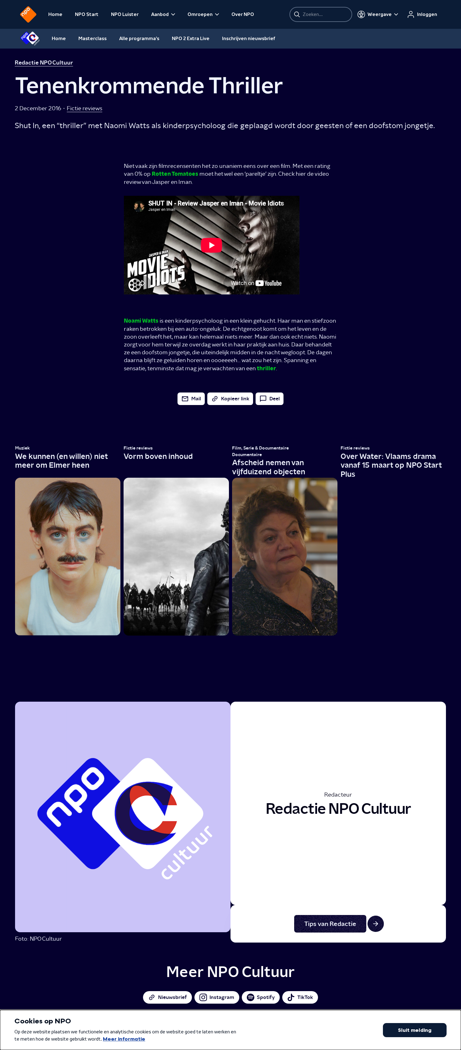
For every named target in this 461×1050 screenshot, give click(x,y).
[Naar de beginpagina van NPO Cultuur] (30, 38)
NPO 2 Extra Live (190, 38)
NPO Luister (125, 14)
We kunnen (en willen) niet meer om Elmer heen (61, 461)
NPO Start (86, 14)
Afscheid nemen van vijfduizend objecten (268, 467)
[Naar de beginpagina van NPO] (28, 14)
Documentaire (247, 454)
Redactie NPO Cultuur (44, 62)
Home (55, 14)
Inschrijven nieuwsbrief (248, 38)
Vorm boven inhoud (158, 456)
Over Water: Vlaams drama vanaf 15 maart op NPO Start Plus (391, 465)
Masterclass (92, 38)
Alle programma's (139, 38)
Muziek (22, 448)
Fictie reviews (84, 108)
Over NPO (242, 14)
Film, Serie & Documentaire (260, 448)
